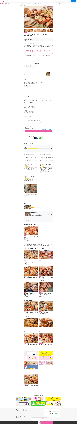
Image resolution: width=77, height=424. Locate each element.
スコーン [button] (52, 3)
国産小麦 (28, 46)
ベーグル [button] (44, 3)
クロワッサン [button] (48, 3)
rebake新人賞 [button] (37, 3)
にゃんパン (43, 154)
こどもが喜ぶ (38, 46)
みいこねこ (27, 164)
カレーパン (25, 46)
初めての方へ (17, 409)
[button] (6, 3)
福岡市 (24, 5)
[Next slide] (52, 17)
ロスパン (25, 45)
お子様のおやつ (34, 46)
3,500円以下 (32, 45)
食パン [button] (41, 3)
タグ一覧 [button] (72, 3)
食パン (46, 45)
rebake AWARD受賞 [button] (32, 3)
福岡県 (22, 5)
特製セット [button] (18, 3)
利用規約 (24, 409)
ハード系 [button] (59, 3)
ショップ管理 (17, 418)
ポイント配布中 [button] (27, 3)
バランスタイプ (28, 45)
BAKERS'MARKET (28, 5)
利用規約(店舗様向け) (25, 410)
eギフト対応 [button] (62, 3)
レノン (27, 176)
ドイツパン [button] (68, 3)
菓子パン (52, 45)
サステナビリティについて (17, 416)
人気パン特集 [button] (10, 3)
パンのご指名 (35, 45)
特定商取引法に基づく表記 (27, 220)
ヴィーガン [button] (55, 3)
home (16, 5)
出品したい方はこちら (17, 417)
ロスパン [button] (15, 3)
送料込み (31, 46)
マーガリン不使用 (40, 45)
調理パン (49, 45)
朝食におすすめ (42, 46)
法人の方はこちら (24, 416)
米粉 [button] (65, 3)
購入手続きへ (47, 422)
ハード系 (44, 45)
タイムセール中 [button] (22, 3)
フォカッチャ (43, 164)
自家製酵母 (48, 46)
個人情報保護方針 (24, 411)
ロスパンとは (17, 410)
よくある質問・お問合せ (17, 411)
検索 (2, 3)
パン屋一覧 (19, 5)
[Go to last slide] (25, 17)
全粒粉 (45, 46)
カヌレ (27, 154)
